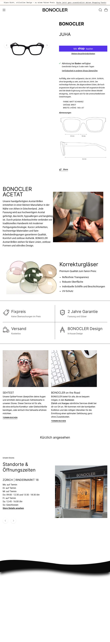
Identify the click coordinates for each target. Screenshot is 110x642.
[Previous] (6, 45)
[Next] (47, 45)
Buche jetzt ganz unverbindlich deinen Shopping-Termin (81, 2)
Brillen (6, 628)
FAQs (60, 619)
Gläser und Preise (66, 623)
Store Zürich (8, 619)
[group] (55, 2)
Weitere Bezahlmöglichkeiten (83, 54)
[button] (100, 10)
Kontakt (61, 628)
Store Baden (8, 614)
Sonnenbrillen (9, 632)
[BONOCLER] (55, 10)
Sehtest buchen (10, 623)
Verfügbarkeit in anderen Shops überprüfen (80, 71)
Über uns (62, 614)
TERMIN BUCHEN (10, 417)
